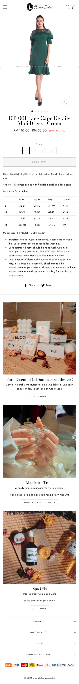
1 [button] (32, 111)
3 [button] (39, 111)
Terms (39, 643)
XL (52, 150)
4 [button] (41, 111)
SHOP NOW (39, 608)
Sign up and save (39, 654)
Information (39, 632)
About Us (39, 621)
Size (39, 143)
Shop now (39, 396)
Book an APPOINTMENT (39, 502)
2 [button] (36, 111)
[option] (39, 60)
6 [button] (47, 111)
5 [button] (44, 111)
